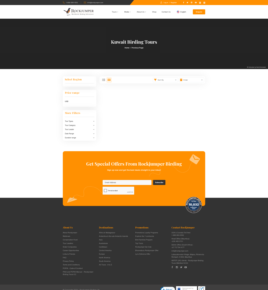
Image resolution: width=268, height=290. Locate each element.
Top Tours (139, 243)
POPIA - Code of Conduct (73, 268)
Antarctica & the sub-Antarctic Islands (113, 236)
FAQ (64, 257)
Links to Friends (69, 254)
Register (174, 2)
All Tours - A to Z (105, 264)
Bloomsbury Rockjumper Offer (146, 250)
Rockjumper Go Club (143, 247)
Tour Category (70, 125)
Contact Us (166, 12)
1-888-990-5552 (72, 2)
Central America (105, 250)
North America (104, 257)
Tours (114, 12)
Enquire (199, 12)
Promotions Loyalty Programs (146, 232)
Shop (154, 12)
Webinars (66, 236)
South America (104, 261)
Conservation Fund (70, 239)
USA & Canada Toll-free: (181, 233)
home (127, 48)
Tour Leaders (68, 243)
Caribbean (103, 247)
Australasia (103, 243)
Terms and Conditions (71, 264)
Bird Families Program (144, 239)
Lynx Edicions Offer (142, 254)
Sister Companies (70, 247)
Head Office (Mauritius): (180, 239)
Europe (102, 254)
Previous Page (137, 48)
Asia (100, 239)
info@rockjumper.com (95, 2)
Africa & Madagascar (107, 232)
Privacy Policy (68, 261)
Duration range (70, 138)
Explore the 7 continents (144, 236)
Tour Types (69, 121)
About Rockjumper (70, 232)
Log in (166, 2)
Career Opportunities (71, 250)
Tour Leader (69, 129)
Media (126, 12)
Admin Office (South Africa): (182, 246)
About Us (141, 12)
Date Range (69, 134)
